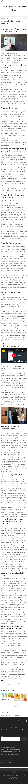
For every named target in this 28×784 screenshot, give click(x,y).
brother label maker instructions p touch (12, 683)
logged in (9, 715)
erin (3, 26)
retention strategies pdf (6, 753)
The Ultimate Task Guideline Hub (14, 8)
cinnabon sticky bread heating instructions (13, 684)
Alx (21, 779)
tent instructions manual (6, 699)
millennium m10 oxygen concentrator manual (10, 751)
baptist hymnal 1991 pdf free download (9, 754)
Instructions (4, 18)
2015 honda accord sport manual (8, 747)
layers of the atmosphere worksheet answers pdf (11, 749)
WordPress (13, 779)
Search (2, 736)
